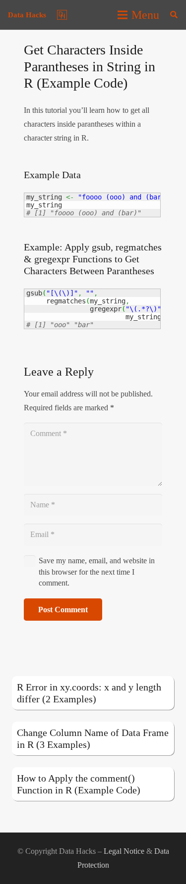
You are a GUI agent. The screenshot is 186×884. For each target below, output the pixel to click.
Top (175, 870)
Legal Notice (124, 851)
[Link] (62, 15)
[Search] (174, 15)
